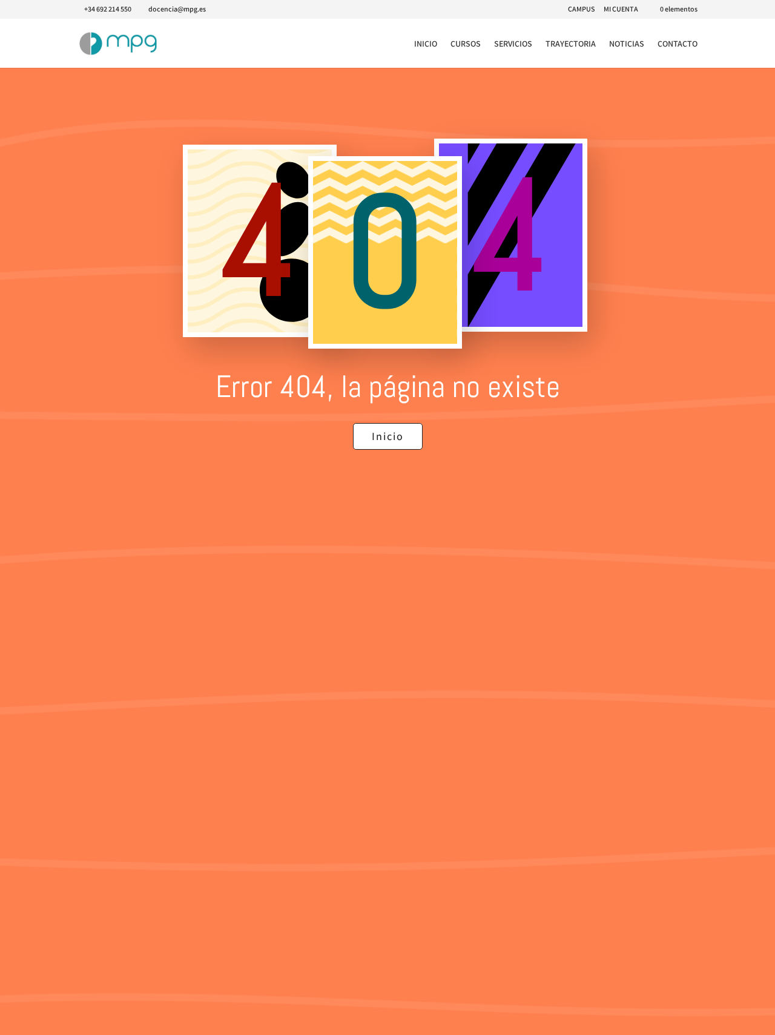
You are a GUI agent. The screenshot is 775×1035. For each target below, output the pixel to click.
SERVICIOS (513, 44)
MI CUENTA (621, 9)
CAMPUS (581, 9)
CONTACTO (678, 44)
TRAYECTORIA (571, 44)
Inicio (388, 436)
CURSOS (465, 44)
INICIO (425, 44)
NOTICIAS (626, 44)
